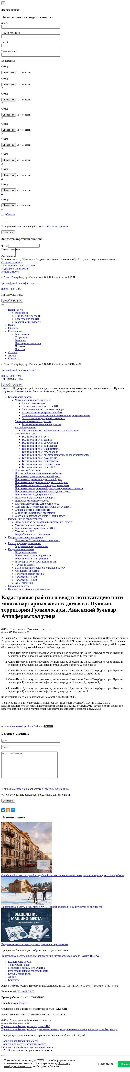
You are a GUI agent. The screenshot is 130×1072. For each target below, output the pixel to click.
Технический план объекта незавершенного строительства (56, 454)
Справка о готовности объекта (32, 509)
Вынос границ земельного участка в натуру (40, 567)
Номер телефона (10, 32)
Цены (11, 325)
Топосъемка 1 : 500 (26, 576)
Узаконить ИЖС (24, 531)
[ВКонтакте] (3, 810)
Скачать (48, 726)
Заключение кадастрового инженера (43, 409)
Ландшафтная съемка (27, 570)
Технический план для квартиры (41, 461)
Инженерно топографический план (35, 561)
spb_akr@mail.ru (10, 283)
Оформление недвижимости (31, 546)
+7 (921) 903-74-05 (23, 991)
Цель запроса (9, 51)
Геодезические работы (28, 321)
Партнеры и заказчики (28, 343)
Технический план (25, 433)
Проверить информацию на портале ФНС (25, 1026)
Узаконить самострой (34, 403)
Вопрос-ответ (23, 334)
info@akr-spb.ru (29, 283)
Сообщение (8, 256)
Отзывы (12, 352)
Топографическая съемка (29, 573)
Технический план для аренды (39, 445)
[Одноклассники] (8, 810)
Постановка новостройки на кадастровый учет (42, 485)
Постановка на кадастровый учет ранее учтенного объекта (49, 488)
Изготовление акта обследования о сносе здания (50, 430)
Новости (20, 349)
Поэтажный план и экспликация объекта (38, 473)
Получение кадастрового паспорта (35, 497)
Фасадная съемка (25, 564)
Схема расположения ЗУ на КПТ (41, 406)
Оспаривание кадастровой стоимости (43, 418)
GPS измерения (24, 582)
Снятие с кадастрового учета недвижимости (40, 515)
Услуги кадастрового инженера (33, 400)
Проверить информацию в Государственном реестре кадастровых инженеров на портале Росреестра (59, 1029)
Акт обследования (25, 427)
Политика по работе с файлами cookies (23, 1044)
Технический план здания (37, 439)
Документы (8, 60)
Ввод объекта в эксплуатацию (32, 534)
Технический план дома (35, 436)
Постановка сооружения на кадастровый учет (41, 482)
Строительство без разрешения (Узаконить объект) (44, 522)
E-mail (4, 42)
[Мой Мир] (13, 810)
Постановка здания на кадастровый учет (38, 479)
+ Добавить (8, 214)
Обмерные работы (18, 586)
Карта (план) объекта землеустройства (37, 503)
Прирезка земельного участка (32, 500)
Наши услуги (16, 309)
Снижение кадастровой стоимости (35, 512)
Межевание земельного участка (33, 421)
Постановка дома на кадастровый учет (37, 476)
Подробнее (106, 1064)
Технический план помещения (39, 457)
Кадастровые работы (27, 318)
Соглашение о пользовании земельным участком (43, 506)
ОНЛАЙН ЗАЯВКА (12, 300)
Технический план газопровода (40, 451)
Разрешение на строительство (25, 518)
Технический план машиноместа (41, 448)
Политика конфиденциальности (19, 1040)
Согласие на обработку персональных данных (28, 1047)
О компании (15, 331)
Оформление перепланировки (25, 537)
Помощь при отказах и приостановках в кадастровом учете (56, 415)
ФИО (4, 23)
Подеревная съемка (26, 552)
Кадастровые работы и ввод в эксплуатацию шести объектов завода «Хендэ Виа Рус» (51, 955)
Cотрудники (22, 337)
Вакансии (20, 340)
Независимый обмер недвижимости (29, 589)
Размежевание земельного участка (41, 424)
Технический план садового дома (41, 464)
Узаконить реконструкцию (30, 525)
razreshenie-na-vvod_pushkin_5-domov (22, 726)
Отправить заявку (11, 262)
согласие (20, 226)
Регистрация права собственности (28, 970)
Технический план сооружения (40, 442)
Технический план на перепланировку (37, 540)
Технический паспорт (27, 315)
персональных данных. (55, 226)
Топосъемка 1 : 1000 (26, 579)
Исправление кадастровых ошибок (42, 412)
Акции (12, 355)
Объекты (13, 328)
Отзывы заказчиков (19, 973)
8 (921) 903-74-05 (11, 288)
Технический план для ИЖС (38, 467)
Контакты (13, 358)
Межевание (21, 312)
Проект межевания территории (33, 555)
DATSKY (6, 1050)
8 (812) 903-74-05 (11, 375)
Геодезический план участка (31, 558)
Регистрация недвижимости (24, 543)
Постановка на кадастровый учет (34, 494)
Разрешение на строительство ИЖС (35, 528)
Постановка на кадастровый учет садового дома (43, 491)
